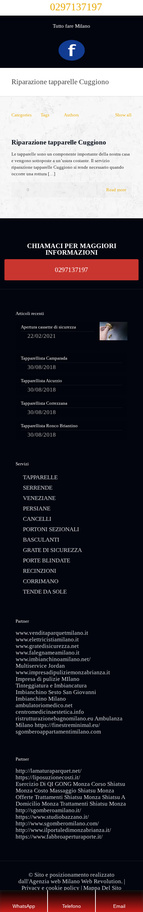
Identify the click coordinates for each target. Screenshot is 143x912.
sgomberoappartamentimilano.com (58, 731)
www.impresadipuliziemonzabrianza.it (63, 672)
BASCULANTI (41, 539)
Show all (123, 114)
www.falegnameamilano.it (47, 652)
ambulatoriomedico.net (44, 705)
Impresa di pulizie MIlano (47, 679)
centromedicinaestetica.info (50, 712)
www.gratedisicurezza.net (47, 646)
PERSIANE (36, 508)
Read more (116, 189)
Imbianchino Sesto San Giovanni (56, 692)
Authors (71, 114)
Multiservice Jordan (40, 666)
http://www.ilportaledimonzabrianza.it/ (63, 830)
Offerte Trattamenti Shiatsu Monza (58, 797)
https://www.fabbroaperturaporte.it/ (59, 836)
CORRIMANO (40, 581)
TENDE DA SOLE (45, 591)
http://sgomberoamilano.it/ (48, 810)
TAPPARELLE (40, 477)
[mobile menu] (134, 29)
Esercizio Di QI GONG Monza (53, 784)
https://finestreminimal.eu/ (67, 725)
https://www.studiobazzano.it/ (52, 817)
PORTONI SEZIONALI (51, 529)
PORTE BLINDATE (46, 560)
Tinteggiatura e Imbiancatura (51, 685)
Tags (45, 114)
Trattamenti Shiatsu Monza (93, 803)
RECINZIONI (39, 571)
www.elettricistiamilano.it (47, 639)
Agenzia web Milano (54, 881)
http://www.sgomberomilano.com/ (57, 823)
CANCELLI (37, 519)
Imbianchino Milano (41, 698)
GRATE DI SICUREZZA (52, 550)
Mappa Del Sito (102, 888)
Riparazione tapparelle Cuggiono (58, 142)
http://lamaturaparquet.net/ (49, 771)
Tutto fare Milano (71, 26)
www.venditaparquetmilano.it (52, 633)
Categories (21, 114)
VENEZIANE (39, 498)
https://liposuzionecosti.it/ (48, 777)
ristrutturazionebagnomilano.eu (54, 718)
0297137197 (76, 6)
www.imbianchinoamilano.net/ (53, 659)
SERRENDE (37, 487)
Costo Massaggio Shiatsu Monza (74, 790)
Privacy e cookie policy (50, 888)
